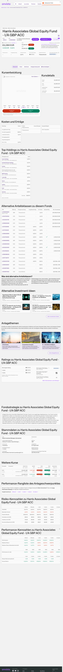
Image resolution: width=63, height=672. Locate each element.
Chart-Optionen (34, 76)
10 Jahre (35, 492)
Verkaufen (31, 44)
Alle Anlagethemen (54, 353)
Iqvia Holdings (5, 159)
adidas (3, 184)
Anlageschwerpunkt (35, 66)
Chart (21, 66)
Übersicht (15, 66)
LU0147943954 (5, 216)
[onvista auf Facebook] (13, 671)
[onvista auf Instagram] (18, 671)
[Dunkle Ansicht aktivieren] (7, 0)
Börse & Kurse (3, 7)
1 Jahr (19, 492)
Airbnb (3, 166)
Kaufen (31, 48)
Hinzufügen (35, 39)
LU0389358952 (5, 240)
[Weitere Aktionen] (59, 470)
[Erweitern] (50, 39)
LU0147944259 (5, 237)
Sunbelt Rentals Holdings (7, 162)
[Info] (59, 52)
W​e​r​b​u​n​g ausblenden (42, 16)
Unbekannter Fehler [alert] (48, 3)
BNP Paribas (5, 173)
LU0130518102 (5, 251)
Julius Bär (4, 177)
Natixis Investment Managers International (11, 438)
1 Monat (14, 492)
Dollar (32, 671)
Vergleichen (45, 39)
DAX (24, 671)
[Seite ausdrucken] (59, 36)
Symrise (4, 192)
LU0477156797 (5, 257)
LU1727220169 (5, 230)
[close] (60, 1)
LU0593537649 (5, 261)
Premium (33, 4)
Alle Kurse (26, 66)
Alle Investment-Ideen (53, 316)
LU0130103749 (5, 219)
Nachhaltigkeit (46, 66)
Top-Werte (42, 671)
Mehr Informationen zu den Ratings (51, 380)
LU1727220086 (5, 226)
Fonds (8, 7)
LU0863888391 (5, 254)
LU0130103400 (5, 247)
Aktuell (20, 4)
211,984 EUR (39, 474)
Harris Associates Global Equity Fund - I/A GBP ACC (19, 7)
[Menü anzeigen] (15, 4)
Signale (57, 39)
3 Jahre (24, 492)
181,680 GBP (39, 470)
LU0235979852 (5, 268)
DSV (3, 188)
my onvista (26, 4)
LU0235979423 (5, 271)
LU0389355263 (5, 212)
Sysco (3, 181)
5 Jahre (29, 492)
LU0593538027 (5, 264)
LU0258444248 (5, 223)
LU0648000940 (5, 244)
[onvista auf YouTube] (15, 671)
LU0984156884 (5, 233)
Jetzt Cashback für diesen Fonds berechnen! (48, 44)
